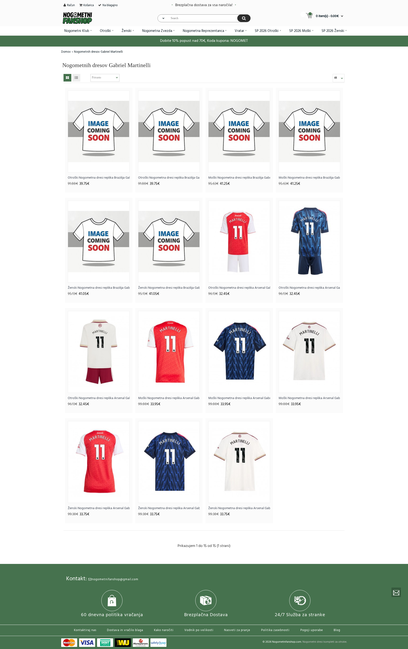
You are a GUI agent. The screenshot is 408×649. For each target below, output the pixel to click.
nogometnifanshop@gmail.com (115, 579)
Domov (66, 52)
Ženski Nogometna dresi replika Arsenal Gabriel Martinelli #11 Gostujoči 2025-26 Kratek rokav (169, 508)
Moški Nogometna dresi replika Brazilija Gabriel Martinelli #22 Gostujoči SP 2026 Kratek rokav (309, 177)
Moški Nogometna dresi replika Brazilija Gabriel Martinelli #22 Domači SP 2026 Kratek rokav (239, 177)
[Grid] (67, 78)
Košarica (88, 5)
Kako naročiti (164, 630)
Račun (71, 5)
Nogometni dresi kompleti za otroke (324, 642)
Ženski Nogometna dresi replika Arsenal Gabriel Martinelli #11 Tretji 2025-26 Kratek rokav (239, 508)
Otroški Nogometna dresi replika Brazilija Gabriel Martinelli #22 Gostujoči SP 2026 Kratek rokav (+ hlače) (169, 177)
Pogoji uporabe (311, 630)
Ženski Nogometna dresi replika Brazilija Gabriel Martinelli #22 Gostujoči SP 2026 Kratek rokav (169, 287)
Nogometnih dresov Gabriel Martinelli (98, 52)
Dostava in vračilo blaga (125, 630)
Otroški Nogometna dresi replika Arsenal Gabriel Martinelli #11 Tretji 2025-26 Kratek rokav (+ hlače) (99, 398)
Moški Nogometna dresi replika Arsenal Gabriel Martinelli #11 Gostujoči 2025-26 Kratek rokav (239, 398)
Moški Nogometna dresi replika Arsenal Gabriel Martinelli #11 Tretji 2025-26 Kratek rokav (309, 398)
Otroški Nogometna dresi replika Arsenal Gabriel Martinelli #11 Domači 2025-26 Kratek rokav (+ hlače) (239, 287)
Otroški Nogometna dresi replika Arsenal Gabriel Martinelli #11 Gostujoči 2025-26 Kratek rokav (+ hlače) (309, 287)
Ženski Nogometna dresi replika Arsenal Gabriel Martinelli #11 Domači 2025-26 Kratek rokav (99, 508)
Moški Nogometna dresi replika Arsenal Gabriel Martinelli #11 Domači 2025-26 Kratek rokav (169, 398)
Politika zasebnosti (275, 630)
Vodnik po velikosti (198, 630)
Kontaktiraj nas (85, 630)
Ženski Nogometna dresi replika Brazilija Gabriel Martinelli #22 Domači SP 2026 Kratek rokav (99, 287)
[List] (76, 78)
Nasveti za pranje (237, 630)
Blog (337, 630)
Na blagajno (110, 5)
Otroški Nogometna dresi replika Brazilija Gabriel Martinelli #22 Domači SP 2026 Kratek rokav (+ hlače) (99, 177)
